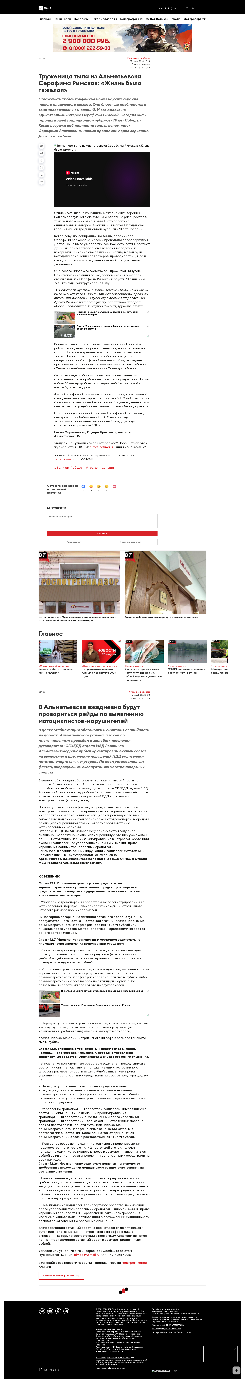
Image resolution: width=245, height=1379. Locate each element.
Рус (161, 8)
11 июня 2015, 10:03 (140, 694)
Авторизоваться (74, 542)
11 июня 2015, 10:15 (140, 61)
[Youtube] (50, 1311)
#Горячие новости (139, 691)
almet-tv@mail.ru (102, 447)
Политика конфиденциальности (111, 1368)
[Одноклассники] (41, 160)
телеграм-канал (67, 459)
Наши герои (62, 19)
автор (42, 58)
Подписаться (220, 1357)
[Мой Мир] (41, 174)
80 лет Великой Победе (163, 19)
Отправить (102, 533)
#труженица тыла (100, 468)
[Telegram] (41, 153)
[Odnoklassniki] (58, 1311)
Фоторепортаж (194, 19)
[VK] (42, 1311)
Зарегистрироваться (130, 542)
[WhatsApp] (41, 167)
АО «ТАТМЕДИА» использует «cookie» (113, 1358)
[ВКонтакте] (41, 146)
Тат (176, 8)
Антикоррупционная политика (166, 1329)
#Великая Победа (68, 468)
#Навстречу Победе (138, 58)
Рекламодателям (104, 19)
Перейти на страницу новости (58, 1275)
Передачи (81, 19)
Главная (45, 19)
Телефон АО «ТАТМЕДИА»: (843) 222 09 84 (171, 1332)
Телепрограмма (131, 19)
